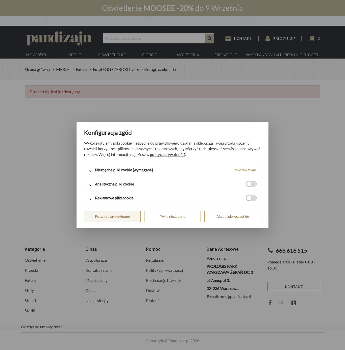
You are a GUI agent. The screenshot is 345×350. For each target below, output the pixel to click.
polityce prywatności (167, 154)
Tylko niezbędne (172, 216)
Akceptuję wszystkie (232, 216)
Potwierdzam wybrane (112, 216)
